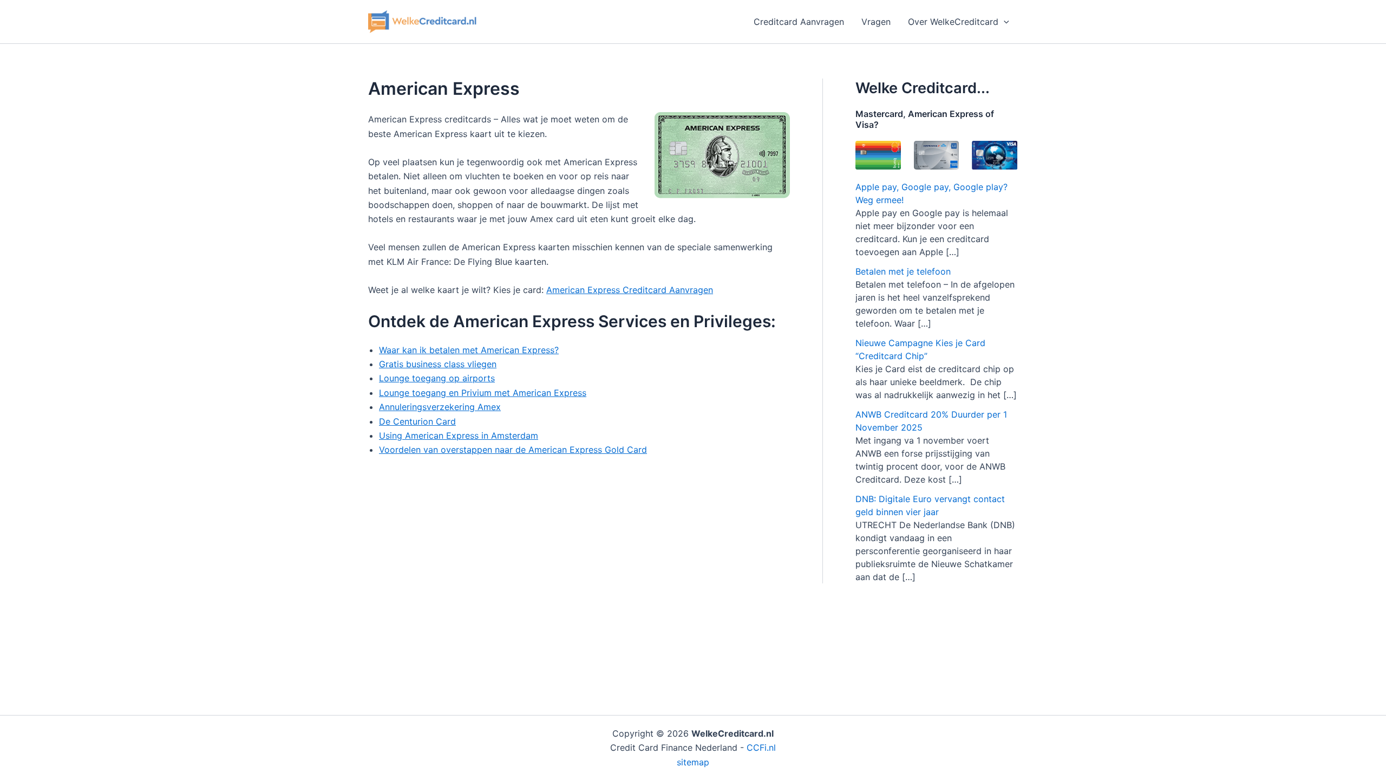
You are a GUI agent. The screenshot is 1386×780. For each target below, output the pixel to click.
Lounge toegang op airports (437, 378)
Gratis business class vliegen (437, 364)
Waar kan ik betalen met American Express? (469, 349)
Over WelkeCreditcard (953, 21)
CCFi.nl (761, 747)
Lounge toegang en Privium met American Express (482, 392)
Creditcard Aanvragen (799, 21)
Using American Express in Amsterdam (458, 435)
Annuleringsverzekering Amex (440, 406)
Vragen (876, 21)
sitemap (693, 762)
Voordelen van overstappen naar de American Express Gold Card (513, 449)
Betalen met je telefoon (903, 271)
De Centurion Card (417, 421)
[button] (1003, 21)
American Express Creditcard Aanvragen (629, 289)
